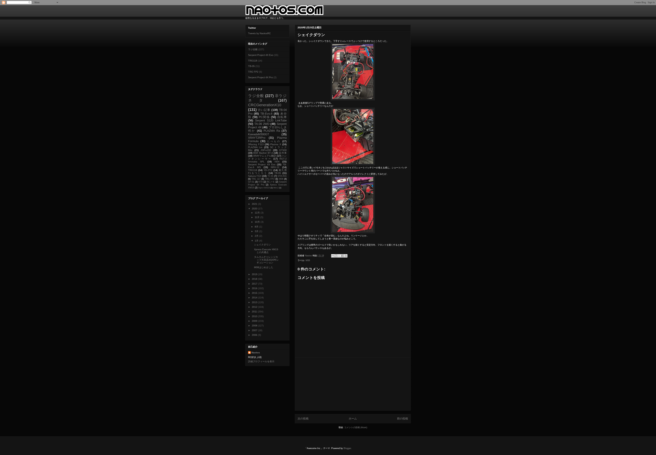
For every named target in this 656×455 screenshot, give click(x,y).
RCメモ (271, 182)
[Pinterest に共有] (345, 256)
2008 (255, 325)
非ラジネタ (267, 98)
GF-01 (251, 182)
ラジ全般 (253, 49)
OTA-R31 (282, 176)
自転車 (282, 117)
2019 (255, 274)
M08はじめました (263, 267)
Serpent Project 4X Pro (260, 77)
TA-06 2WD (261, 124)
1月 (257, 240)
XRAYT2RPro (256, 137)
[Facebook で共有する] (342, 256)
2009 (255, 321)
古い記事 (264, 110)
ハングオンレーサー (267, 157)
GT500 (283, 150)
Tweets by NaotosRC (259, 33)
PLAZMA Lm (255, 147)
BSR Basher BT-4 (263, 152)
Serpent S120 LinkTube (271, 120)
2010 (255, 316)
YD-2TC (268, 170)
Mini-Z (275, 188)
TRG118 (252, 60)
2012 (255, 307)
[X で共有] (339, 256)
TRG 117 (255, 179)
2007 (255, 330)
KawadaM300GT (258, 134)
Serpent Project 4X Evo (260, 55)
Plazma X (275, 144)
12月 (258, 212)
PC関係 (264, 117)
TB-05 (251, 66)
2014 (255, 297)
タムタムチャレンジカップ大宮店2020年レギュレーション (266, 260)
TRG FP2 (253, 71)
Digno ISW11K (264, 188)
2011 (255, 311)
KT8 (260, 182)
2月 (257, 236)
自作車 (283, 152)
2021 (255, 204)
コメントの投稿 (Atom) (355, 427)
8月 (257, 226)
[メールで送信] (332, 256)
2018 (255, 279)
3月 (257, 231)
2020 (255, 208)
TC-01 (271, 176)
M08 (308, 260)
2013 (255, 302)
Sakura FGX (255, 176)
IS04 (277, 161)
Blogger (347, 448)
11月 (257, 217)
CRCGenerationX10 (264, 105)
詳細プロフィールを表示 (261, 361)
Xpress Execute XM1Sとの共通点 (266, 251)
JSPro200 (266, 150)
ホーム (353, 418)
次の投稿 (303, 418)
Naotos (255, 352)
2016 (255, 288)
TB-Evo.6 (266, 113)
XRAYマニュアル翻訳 (264, 155)
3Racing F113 (256, 144)
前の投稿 (402, 418)
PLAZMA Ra (272, 130)
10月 (258, 221)
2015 (255, 293)
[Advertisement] (353, 384)
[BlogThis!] (336, 256)
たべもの (274, 141)
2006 (255, 335)
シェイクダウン (262, 244)
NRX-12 (275, 167)
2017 (255, 283)
